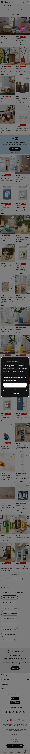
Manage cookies (15, 393)
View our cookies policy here (10, 380)
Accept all (15, 384)
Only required (15, 389)
